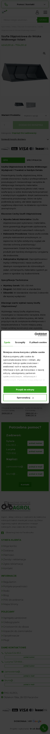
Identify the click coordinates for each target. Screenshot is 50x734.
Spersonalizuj (23, 397)
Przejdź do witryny (25, 389)
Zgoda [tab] (7, 342)
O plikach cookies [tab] (38, 342)
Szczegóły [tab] (20, 342)
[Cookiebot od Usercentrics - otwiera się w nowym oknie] (35, 334)
